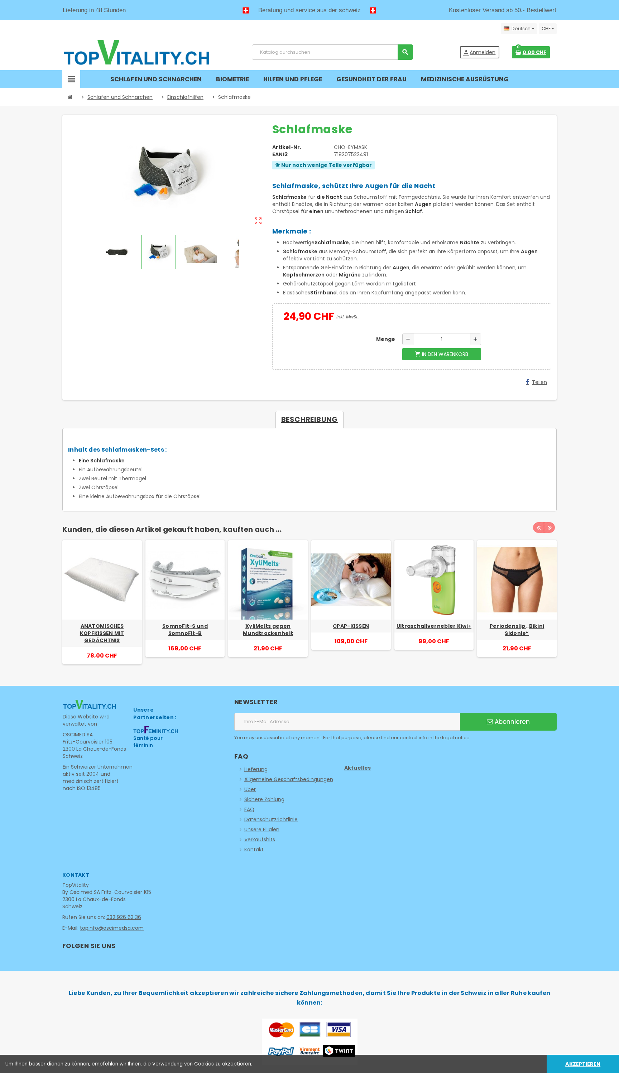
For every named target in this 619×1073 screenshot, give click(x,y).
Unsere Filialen (261, 829)
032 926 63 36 (123, 917)
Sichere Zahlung (264, 799)
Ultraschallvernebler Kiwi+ (434, 626)
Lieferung (256, 769)
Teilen (539, 382)
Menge (385, 339)
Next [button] (549, 527)
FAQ (249, 809)
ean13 (280, 154)
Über (250, 789)
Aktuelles (357, 767)
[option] (102, 602)
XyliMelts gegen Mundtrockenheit (268, 629)
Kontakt (254, 849)
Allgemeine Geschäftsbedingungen (288, 779)
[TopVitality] (136, 52)
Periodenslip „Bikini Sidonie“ (517, 629)
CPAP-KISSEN (351, 626)
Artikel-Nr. (286, 147)
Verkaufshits (259, 839)
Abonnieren (511, 721)
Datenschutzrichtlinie (271, 819)
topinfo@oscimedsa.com (112, 928)
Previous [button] (538, 527)
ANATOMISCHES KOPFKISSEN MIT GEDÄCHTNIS (102, 633)
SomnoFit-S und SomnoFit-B (185, 629)
